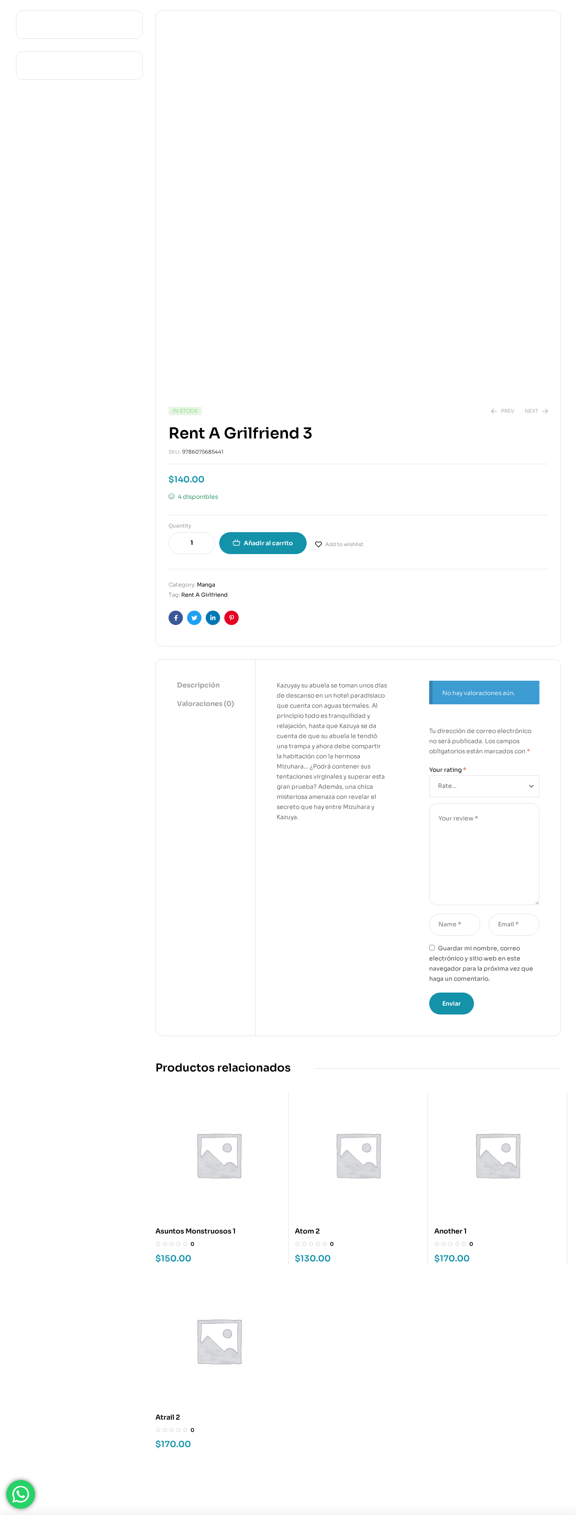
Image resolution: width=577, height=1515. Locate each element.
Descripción (198, 685)
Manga (206, 584)
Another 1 (450, 1231)
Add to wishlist (344, 544)
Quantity (180, 525)
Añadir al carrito (268, 543)
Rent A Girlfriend (204, 594)
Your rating (447, 770)
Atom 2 (307, 1231)
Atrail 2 (167, 1417)
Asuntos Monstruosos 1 (195, 1231)
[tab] (205, 686)
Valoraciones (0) (205, 703)
